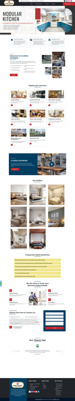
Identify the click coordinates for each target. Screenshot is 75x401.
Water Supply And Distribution (58, 389)
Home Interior (58, 393)
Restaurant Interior (59, 390)
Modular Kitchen (58, 386)
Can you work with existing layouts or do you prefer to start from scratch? (31, 266)
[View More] (14, 105)
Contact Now (15, 169)
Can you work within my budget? (22, 273)
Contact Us (44, 388)
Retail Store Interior (59, 383)
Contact (53, 3)
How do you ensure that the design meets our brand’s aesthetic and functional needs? (33, 263)
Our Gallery (45, 386)
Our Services (38, 3)
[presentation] (31, 345)
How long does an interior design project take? (25, 276)
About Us (44, 385)
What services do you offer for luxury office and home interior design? (30, 260)
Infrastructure (58, 394)
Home (26, 3)
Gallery (47, 3)
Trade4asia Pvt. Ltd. (56, 399)
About (31, 3)
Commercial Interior (59, 385)
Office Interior (58, 391)
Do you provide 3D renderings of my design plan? (25, 269)
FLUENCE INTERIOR (39, 399)
